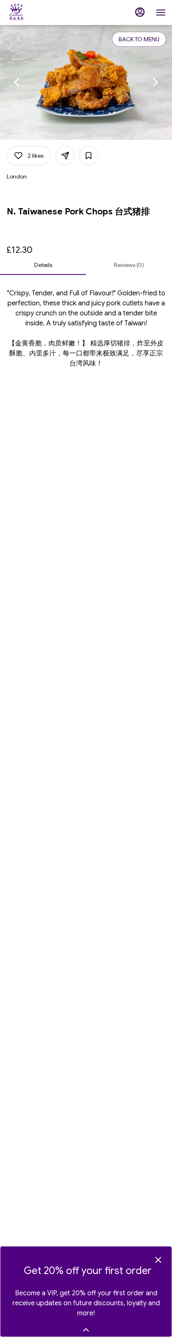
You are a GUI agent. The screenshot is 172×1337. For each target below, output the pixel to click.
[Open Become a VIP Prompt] (86, 1330)
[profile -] (140, 12)
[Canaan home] (43, 12)
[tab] (43, 265)
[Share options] (65, 155)
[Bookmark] (88, 155)
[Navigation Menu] (161, 12)
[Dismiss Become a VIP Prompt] (158, 1260)
